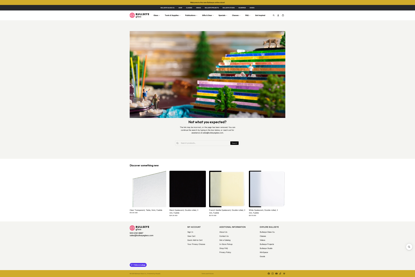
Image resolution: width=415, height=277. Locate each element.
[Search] (273, 15)
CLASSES (189, 8)
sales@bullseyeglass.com (141, 235)
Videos (262, 240)
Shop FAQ (223, 248)
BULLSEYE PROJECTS (212, 8)
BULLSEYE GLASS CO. (168, 8)
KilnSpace (264, 252)
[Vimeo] (284, 273)
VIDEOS (198, 8)
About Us (223, 232)
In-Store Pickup (225, 244)
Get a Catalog (224, 240)
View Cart (191, 236)
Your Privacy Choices (196, 244)
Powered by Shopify (153, 273)
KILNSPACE (242, 8)
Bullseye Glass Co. (267, 232)
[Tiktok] (280, 273)
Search (234, 143)
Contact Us (224, 236)
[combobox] (207, 143)
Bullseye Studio (266, 248)
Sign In (190, 232)
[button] (409, 247)
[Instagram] (272, 273)
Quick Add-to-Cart (194, 240)
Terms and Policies (207, 273)
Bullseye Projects (267, 244)
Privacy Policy (225, 252)
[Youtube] (276, 273)
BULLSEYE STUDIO (229, 8)
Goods (262, 256)
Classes (263, 236)
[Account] (278, 15)
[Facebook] (268, 273)
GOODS (252, 8)
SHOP (180, 8)
